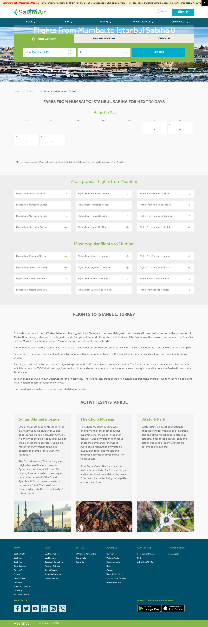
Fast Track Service (21, 595)
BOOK (29, 22)
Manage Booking (104, 39)
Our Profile (110, 554)
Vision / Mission (113, 558)
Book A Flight (19, 554)
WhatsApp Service (22, 587)
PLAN (67, 22)
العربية (163, 11)
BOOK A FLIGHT (46, 39)
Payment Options (52, 566)
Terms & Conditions (114, 574)
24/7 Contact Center (146, 554)
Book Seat (18, 558)
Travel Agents (141, 22)
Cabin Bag (18, 591)
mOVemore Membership (86, 554)
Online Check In (20, 579)
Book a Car (80, 562)
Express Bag (19, 570)
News (108, 566)
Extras (104, 22)
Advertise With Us (145, 562)
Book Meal (18, 562)
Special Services (51, 570)
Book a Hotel (81, 558)
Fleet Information (113, 562)
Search (159, 52)
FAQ (139, 558)
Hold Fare (18, 583)
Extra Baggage (20, 566)
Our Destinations (52, 554)
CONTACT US (179, 22)
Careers (109, 570)
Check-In (164, 39)
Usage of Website (113, 583)
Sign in (183, 12)
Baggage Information (54, 562)
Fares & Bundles (51, 579)
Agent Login (173, 554)
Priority (17, 574)
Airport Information (53, 574)
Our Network (50, 558)
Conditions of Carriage (116, 579)
